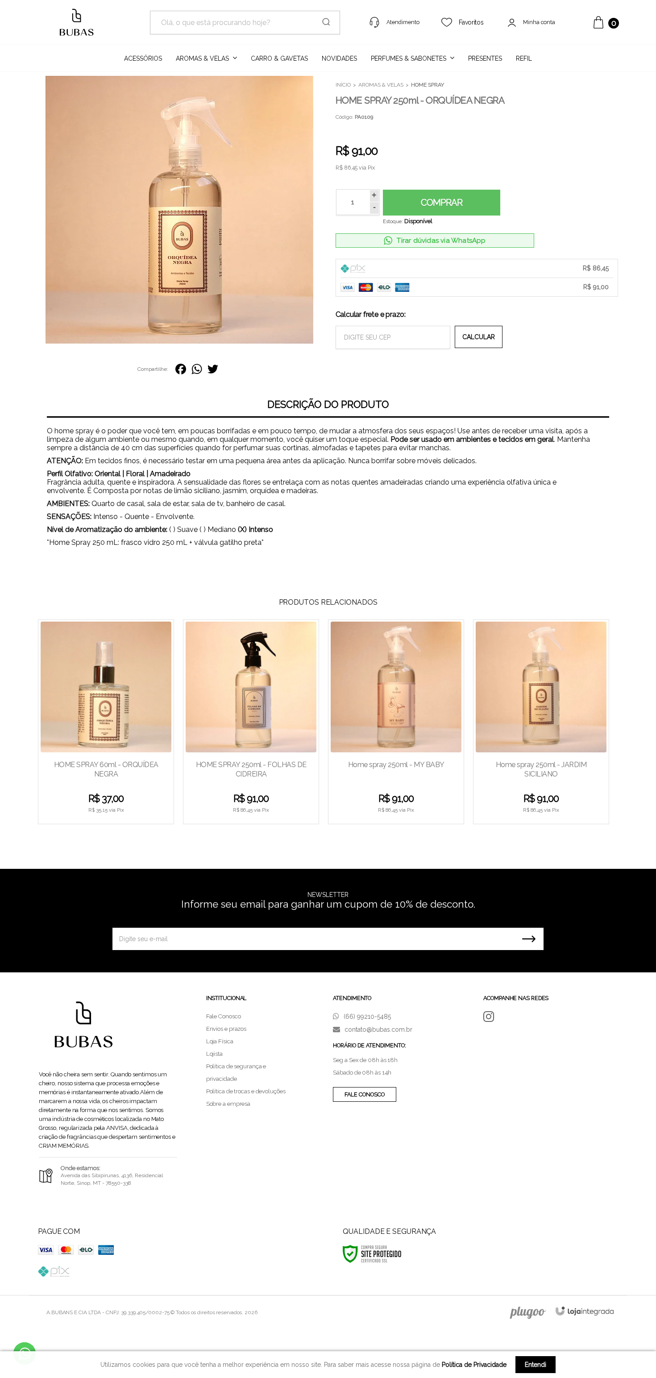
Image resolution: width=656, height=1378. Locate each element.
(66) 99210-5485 (366, 1016)
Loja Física (219, 1041)
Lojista (214, 1053)
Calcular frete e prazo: (371, 314)
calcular (478, 336)
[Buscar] (323, 22)
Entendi (535, 1364)
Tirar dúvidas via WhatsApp (441, 241)
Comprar (441, 202)
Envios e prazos (226, 1028)
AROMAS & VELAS (380, 85)
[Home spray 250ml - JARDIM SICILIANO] (541, 722)
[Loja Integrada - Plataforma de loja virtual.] (584, 1310)
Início (343, 85)
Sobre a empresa (228, 1103)
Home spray (427, 85)
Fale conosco (365, 1094)
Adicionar (122, 812)
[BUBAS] (76, 22)
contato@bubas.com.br (377, 1029)
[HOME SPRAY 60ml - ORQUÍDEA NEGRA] (106, 722)
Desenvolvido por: (527, 1312)
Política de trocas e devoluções (246, 1091)
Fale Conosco (223, 1016)
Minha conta (539, 22)
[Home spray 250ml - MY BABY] (396, 722)
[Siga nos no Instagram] (491, 1016)
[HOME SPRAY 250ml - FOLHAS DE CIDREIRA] (251, 722)
